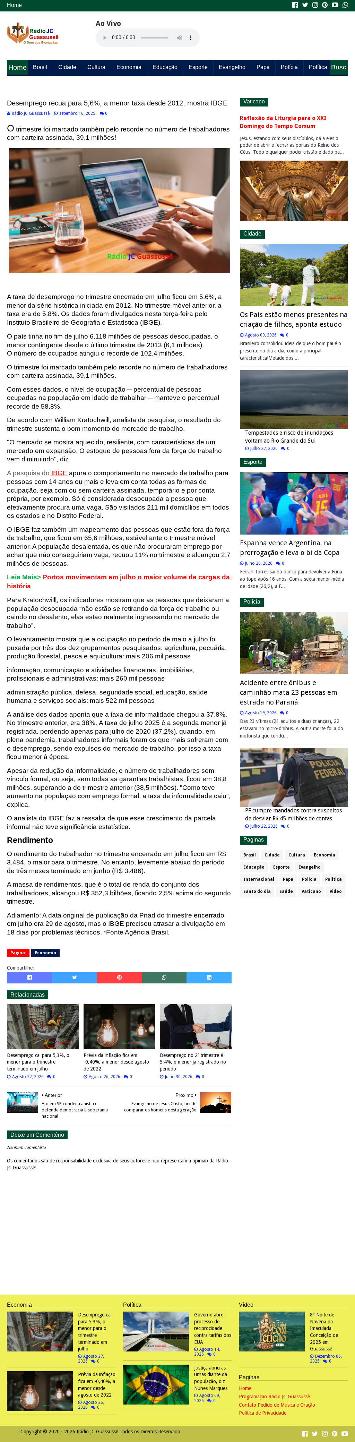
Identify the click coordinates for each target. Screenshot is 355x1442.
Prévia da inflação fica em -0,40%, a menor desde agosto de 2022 (116, 1062)
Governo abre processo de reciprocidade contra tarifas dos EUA (212, 1328)
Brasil (40, 67)
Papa (263, 67)
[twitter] (305, 5)
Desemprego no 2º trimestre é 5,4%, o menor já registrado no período (193, 1062)
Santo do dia (28, 82)
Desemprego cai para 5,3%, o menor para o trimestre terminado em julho (38, 1062)
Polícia (289, 67)
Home (14, 5)
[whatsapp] (344, 5)
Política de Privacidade (262, 1413)
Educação (165, 67)
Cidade (67, 67)
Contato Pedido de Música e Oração (277, 1405)
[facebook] (295, 5)
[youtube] (335, 5)
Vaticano (311, 891)
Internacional (258, 879)
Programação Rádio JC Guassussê (274, 1396)
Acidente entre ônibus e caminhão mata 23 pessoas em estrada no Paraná (288, 692)
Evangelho (232, 67)
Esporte (198, 67)
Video (336, 891)
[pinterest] (325, 5)
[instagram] (315, 5)
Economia (128, 67)
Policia (309, 879)
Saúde (63, 82)
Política (318, 67)
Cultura (96, 67)
